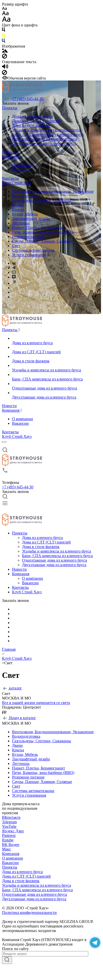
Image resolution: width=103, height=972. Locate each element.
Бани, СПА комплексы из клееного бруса (47, 134)
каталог (15, 688)
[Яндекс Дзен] (14, 277)
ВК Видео (10, 844)
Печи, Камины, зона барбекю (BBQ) (43, 232)
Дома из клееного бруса (32, 116)
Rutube (8, 840)
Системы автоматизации (33, 250)
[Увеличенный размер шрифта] (6, 20)
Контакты (10, 178)
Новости (9, 152)
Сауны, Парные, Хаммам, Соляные (42, 241)
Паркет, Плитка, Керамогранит (38, 227)
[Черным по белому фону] (3, 30)
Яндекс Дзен (13, 831)
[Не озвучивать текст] (4, 73)
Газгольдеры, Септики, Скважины (41, 200)
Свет (16, 246)
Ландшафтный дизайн (31, 218)
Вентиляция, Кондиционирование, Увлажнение (53, 191)
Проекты (9, 108)
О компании (22, 165)
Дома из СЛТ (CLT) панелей (36, 121)
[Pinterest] (14, 283)
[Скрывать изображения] (4, 57)
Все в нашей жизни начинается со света (36, 703)
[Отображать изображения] (5, 51)
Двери (17, 205)
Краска (18, 209)
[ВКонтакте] (14, 263)
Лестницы (21, 223)
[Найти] (7, 960)
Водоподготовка (26, 196)
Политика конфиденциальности (29, 912)
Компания (10, 156)
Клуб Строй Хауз (17, 183)
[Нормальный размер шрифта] (5, 14)
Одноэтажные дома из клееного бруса (44, 139)
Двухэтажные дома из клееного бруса (44, 143)
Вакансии (20, 170)
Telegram (9, 822)
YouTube (9, 826)
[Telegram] (14, 268)
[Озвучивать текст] (5, 67)
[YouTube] (14, 272)
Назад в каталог (22, 718)
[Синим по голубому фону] (3, 42)
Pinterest (9, 835)
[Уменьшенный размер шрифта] (4, 9)
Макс (6, 849)
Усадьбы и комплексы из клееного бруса (46, 130)
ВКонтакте (11, 817)
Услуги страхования (29, 255)
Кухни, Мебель (25, 214)
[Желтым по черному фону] (3, 36)
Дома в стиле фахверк (31, 125)
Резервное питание (28, 237)
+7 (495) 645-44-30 (27, 99)
